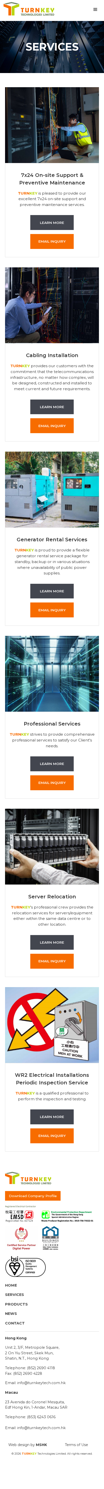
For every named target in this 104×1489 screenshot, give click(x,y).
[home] (27, 9)
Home (11, 1285)
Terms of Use (76, 1445)
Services (14, 1294)
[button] (95, 9)
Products (16, 1304)
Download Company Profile (33, 1196)
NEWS (11, 1313)
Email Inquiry (52, 241)
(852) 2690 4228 (27, 1373)
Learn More (52, 223)
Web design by (27, 1445)
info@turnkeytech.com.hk (41, 1383)
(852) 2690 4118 (41, 1368)
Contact (15, 1323)
